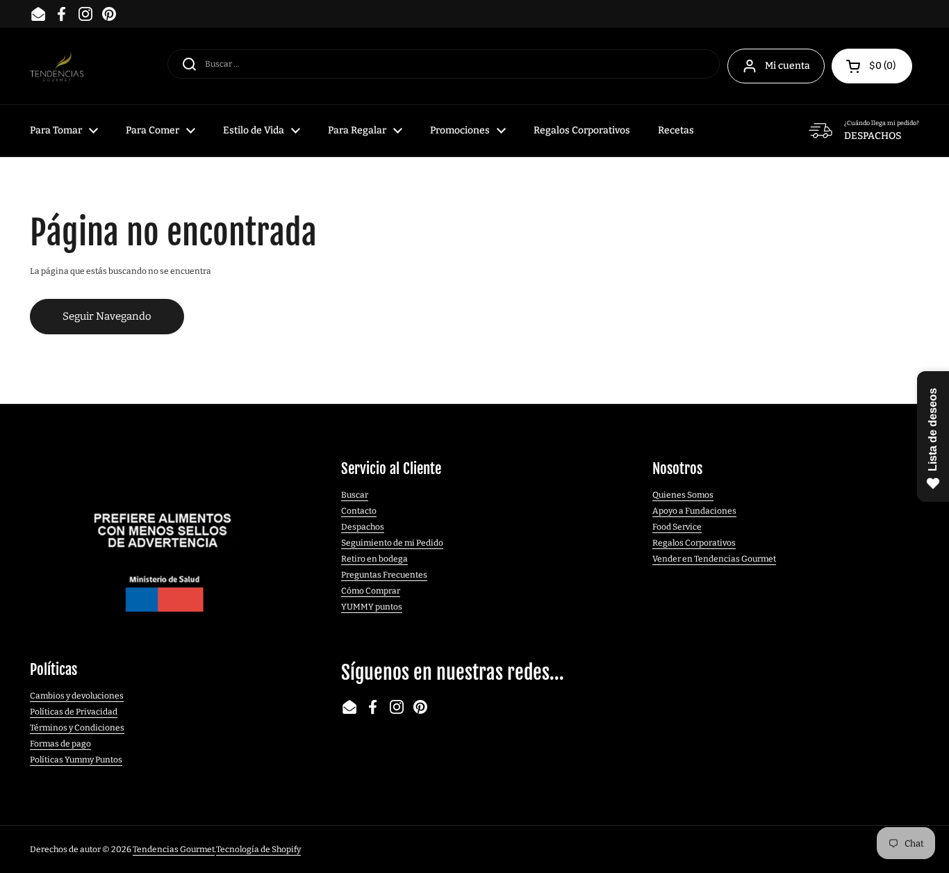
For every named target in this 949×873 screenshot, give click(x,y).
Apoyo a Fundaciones (694, 511)
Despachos (362, 527)
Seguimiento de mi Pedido (392, 543)
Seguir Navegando (107, 316)
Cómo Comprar (370, 591)
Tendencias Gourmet (174, 849)
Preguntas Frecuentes (384, 575)
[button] (872, 66)
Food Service (677, 527)
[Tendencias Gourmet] (56, 66)
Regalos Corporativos (694, 543)
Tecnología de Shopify (258, 849)
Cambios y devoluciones (77, 696)
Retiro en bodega (374, 559)
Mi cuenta (787, 66)
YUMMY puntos (371, 607)
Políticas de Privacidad (73, 712)
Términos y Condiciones (77, 728)
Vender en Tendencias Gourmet (714, 559)
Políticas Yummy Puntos (76, 760)
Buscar (354, 495)
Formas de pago (60, 744)
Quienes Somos (682, 495)
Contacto (359, 511)
